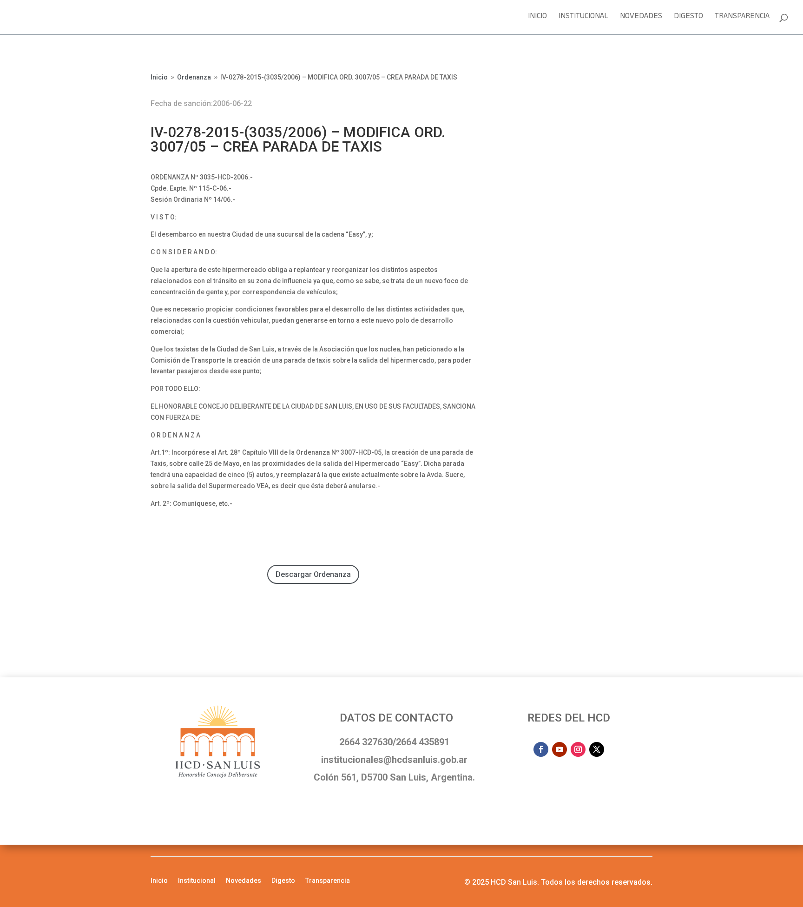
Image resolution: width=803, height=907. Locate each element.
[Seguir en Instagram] (578, 749)
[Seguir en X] (596, 749)
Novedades (641, 19)
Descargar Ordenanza (313, 574)
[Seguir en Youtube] (559, 749)
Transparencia (742, 19)
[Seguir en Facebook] (540, 749)
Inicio (537, 19)
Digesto (688, 19)
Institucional (583, 19)
